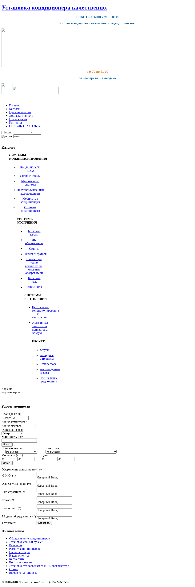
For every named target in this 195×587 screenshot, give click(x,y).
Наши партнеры (19, 552)
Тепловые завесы (34, 232)
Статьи (13, 569)
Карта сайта (17, 559)
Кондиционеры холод (30, 168)
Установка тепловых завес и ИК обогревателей (39, 565)
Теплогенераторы (35, 253)
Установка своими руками (26, 541)
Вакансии (15, 545)
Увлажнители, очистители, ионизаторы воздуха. (41, 328)
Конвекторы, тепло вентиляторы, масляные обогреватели (34, 266)
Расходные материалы (47, 357)
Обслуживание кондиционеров (29, 538)
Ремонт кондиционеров (24, 548)
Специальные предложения (49, 379)
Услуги (44, 349)
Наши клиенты (19, 555)
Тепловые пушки (34, 280)
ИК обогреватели (34, 241)
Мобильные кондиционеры (30, 200)
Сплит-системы (30, 175)
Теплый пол (34, 287)
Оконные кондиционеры (30, 209)
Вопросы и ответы (21, 562)
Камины (34, 248)
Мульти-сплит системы (30, 182)
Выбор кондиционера (23, 572)
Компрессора (48, 364)
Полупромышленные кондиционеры (30, 191)
